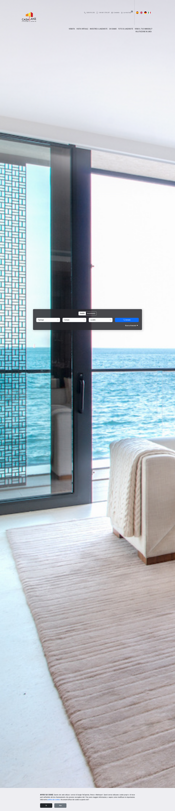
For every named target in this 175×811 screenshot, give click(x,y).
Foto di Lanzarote (125, 29)
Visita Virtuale (82, 29)
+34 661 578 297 (104, 12)
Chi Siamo (113, 29)
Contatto (116, 12)
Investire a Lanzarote (98, 29)
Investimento (91, 313)
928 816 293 (90, 12)
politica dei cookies (54, 800)
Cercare (127, 320)
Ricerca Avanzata (131, 326)
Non (60, 805)
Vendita (72, 29)
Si (46, 805)
